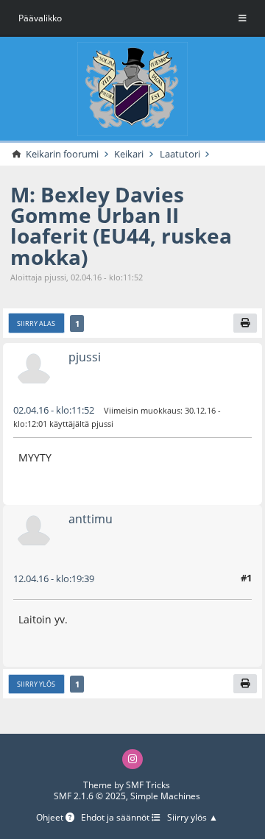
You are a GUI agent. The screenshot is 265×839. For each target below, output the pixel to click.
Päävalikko (40, 18)
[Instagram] (132, 759)
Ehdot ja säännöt (116, 818)
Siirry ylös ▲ (192, 818)
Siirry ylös (36, 684)
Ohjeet (51, 818)
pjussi (84, 357)
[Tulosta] (245, 323)
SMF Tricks (148, 785)
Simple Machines (165, 796)
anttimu (90, 519)
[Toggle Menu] (243, 18)
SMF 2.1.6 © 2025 (90, 796)
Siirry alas (36, 323)
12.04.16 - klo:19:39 (53, 578)
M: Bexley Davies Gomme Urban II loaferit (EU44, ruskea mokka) (121, 225)
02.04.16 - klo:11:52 (53, 410)
